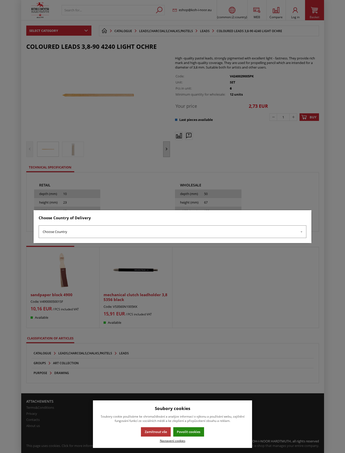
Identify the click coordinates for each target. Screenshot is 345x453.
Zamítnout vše (156, 431)
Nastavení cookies (172, 441)
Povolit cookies (188, 431)
